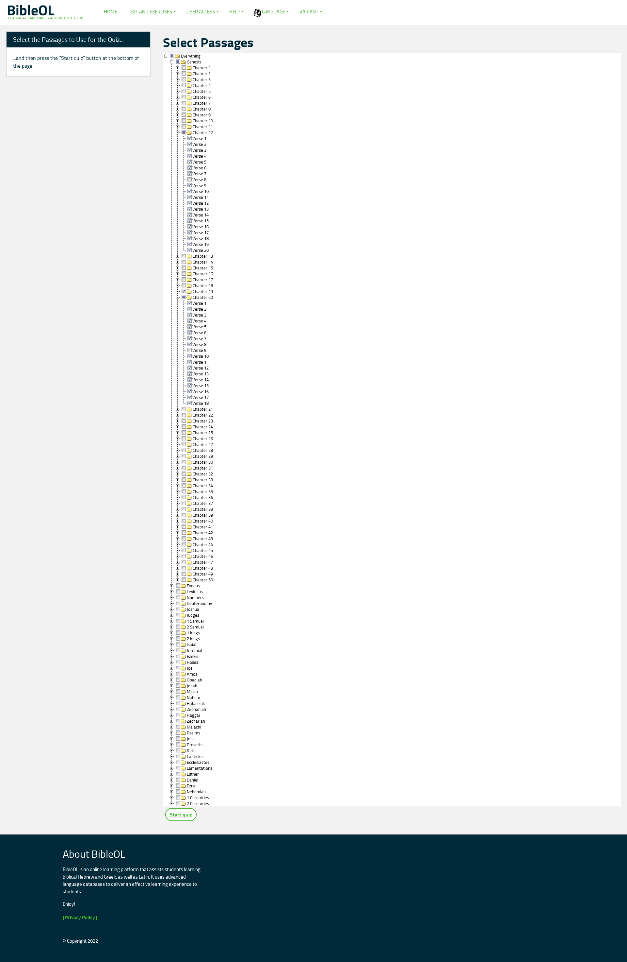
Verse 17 (200, 232)
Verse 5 (199, 161)
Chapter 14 (203, 261)
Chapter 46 (203, 555)
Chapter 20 (203, 297)
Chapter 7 (202, 102)
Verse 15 (200, 220)
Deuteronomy (199, 603)
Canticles (195, 756)
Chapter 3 (202, 79)
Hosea (193, 661)
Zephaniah (196, 709)
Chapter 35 (203, 491)
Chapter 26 (203, 438)
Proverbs (195, 744)
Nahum (193, 697)
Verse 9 (199, 185)
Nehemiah (196, 791)
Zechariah (196, 720)
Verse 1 (199, 138)
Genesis (194, 61)
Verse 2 (199, 143)
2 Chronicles (198, 803)
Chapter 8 (202, 108)
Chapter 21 (203, 408)
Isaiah (192, 644)
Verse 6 (199, 167)
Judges (193, 614)
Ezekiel (193, 656)
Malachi (194, 726)
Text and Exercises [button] (150, 11)
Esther (193, 773)
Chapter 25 (203, 432)
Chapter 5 (202, 91)
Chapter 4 (202, 85)
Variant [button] (308, 11)
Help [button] (234, 11)
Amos (192, 673)
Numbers (195, 597)
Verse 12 (200, 202)
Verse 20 (200, 249)
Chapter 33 (203, 479)
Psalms (193, 732)
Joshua (193, 608)
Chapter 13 (203, 255)
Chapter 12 (203, 132)
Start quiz (181, 814)
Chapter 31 (203, 467)
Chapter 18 (203, 285)
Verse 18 (200, 238)
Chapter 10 (203, 120)
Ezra (191, 785)
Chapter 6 (202, 96)
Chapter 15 (203, 267)
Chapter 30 (203, 461)
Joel (190, 667)
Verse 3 (199, 149)
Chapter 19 (203, 291)
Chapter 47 (203, 561)
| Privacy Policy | (80, 917)
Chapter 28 (203, 450)
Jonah (192, 685)
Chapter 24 (203, 426)
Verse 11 (200, 196)
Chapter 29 (203, 455)
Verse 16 (200, 226)
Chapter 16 (203, 273)
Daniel (192, 779)
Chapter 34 (203, 485)
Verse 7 (199, 173)
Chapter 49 (203, 573)
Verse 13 (200, 208)
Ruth (191, 750)
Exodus (193, 585)
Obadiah (194, 679)
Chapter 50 (203, 579)
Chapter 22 (203, 414)
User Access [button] (200, 11)
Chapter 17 (203, 279)
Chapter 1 (202, 67)
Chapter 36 (203, 497)
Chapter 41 (203, 526)
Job (190, 738)
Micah (192, 691)
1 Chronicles (198, 797)
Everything (191, 55)
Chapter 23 (203, 420)
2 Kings (193, 638)
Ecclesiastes (198, 761)
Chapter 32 (203, 473)
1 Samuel (195, 620)
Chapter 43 (203, 538)
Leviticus (195, 591)
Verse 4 (199, 155)
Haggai (193, 714)
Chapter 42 (203, 532)
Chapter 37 (203, 503)
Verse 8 (199, 179)
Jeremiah (195, 650)
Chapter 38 (203, 508)
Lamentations (199, 767)
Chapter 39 (203, 514)
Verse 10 (200, 191)
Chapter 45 (203, 550)
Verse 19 (200, 244)
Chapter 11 (203, 126)
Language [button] (273, 11)
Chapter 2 (202, 73)
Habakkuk (196, 703)
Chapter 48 (203, 567)
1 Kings (193, 632)
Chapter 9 (202, 114)
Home (110, 11)
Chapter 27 (203, 444)
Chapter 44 (203, 544)
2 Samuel (195, 626)
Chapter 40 (203, 520)
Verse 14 (200, 214)
